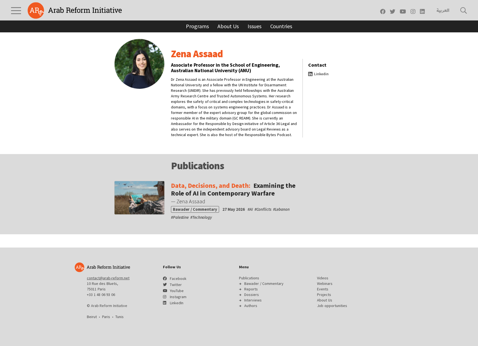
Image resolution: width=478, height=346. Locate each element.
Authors (250, 305)
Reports (251, 289)
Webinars (324, 283)
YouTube (177, 290)
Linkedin (321, 73)
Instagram (178, 296)
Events (322, 289)
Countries (281, 26)
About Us (228, 26)
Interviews (253, 300)
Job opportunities (332, 305)
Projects (324, 294)
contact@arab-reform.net (108, 277)
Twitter (176, 284)
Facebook (178, 278)
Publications (249, 277)
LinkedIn (176, 302)
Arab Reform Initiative (75, 10)
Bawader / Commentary (264, 283)
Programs (197, 26)
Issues (254, 26)
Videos (322, 277)
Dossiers (251, 294)
